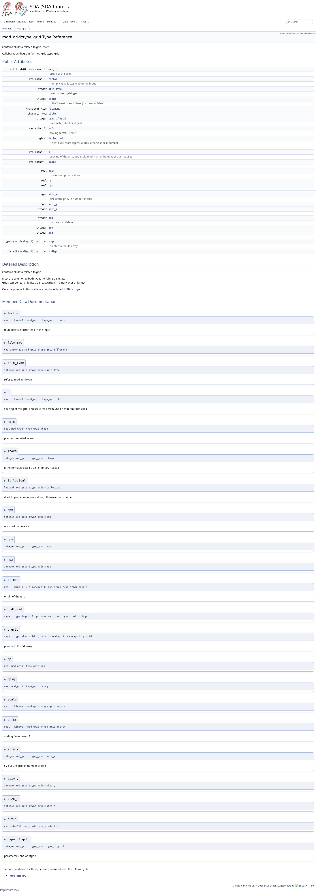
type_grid (21, 28)
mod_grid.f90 (18, 875)
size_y (52, 204)
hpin (51, 170)
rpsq (51, 185)
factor (52, 79)
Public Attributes (287, 33)
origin (52, 69)
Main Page (9, 21)
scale (52, 161)
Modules (51, 21)
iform (52, 98)
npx (50, 217)
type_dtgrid (24, 251)
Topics (40, 21)
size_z (52, 209)
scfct (52, 128)
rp (49, 180)
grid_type (55, 88)
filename (54, 108)
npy (50, 227)
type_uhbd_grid (22, 241)
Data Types (69, 21)
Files (83, 21)
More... (47, 47)
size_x (52, 194)
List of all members (306, 33)
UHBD (66, 289)
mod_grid (7, 28)
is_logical (55, 138)
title (52, 113)
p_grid (52, 241)
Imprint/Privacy (9, 890)
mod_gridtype (68, 93)
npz (50, 232)
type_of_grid (57, 118)
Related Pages (26, 21)
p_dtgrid (54, 251)
